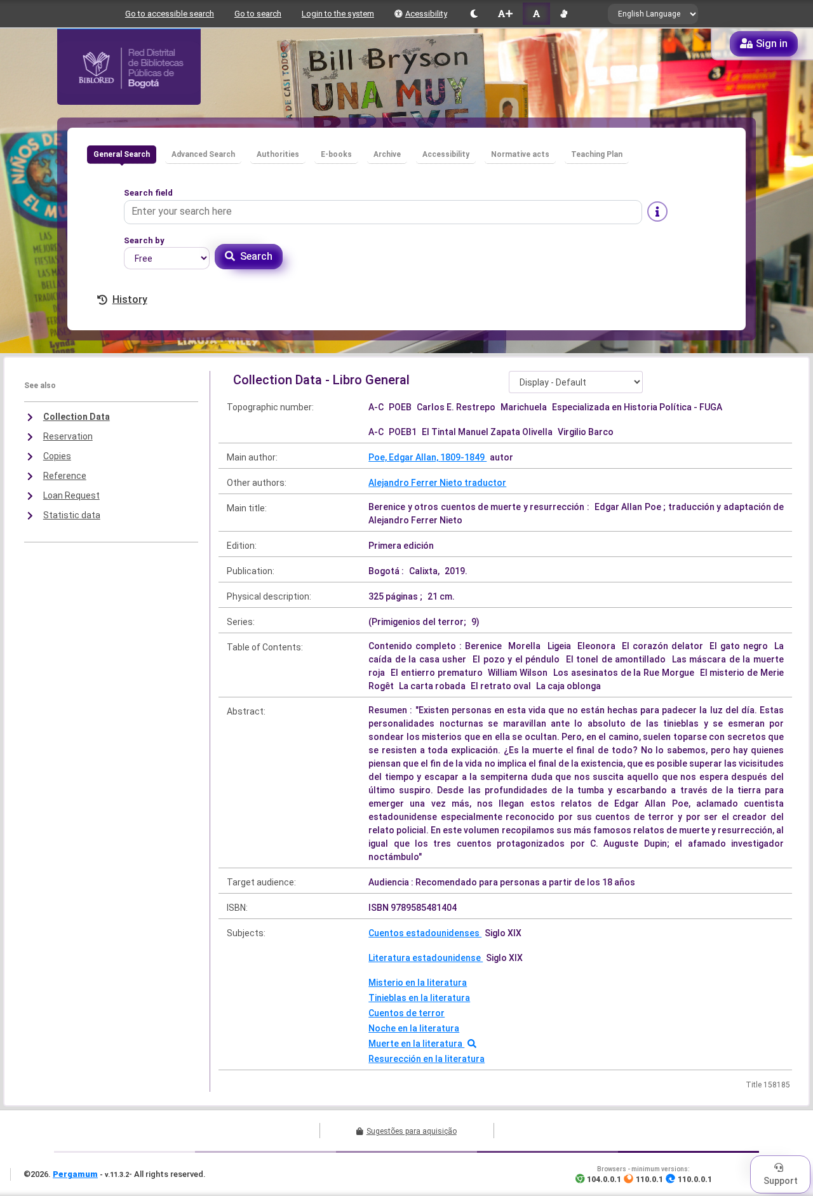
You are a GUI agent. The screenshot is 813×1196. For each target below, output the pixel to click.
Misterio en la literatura (417, 983)
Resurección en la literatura (426, 1059)
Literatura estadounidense (425, 958)
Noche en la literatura (413, 1028)
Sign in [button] (772, 43)
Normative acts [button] (520, 154)
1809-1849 (463, 457)
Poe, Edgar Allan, (404, 457)
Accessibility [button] (445, 154)
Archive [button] (387, 154)
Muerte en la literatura (416, 1043)
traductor (485, 483)
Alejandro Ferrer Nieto (416, 483)
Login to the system (338, 13)
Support (780, 1181)
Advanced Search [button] (203, 154)
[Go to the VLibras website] (563, 14)
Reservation (68, 436)
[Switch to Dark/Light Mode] (474, 14)
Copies (57, 456)
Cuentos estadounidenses (424, 933)
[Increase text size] (505, 14)
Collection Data (76, 417)
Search (256, 256)
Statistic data (71, 515)
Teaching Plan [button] (596, 154)
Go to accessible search (169, 13)
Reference (64, 476)
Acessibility (426, 13)
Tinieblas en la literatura (419, 998)
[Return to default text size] (536, 14)
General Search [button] (121, 154)
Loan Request (71, 495)
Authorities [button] (278, 154)
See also (40, 385)
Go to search (257, 13)
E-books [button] (336, 154)
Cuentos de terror (406, 1013)
